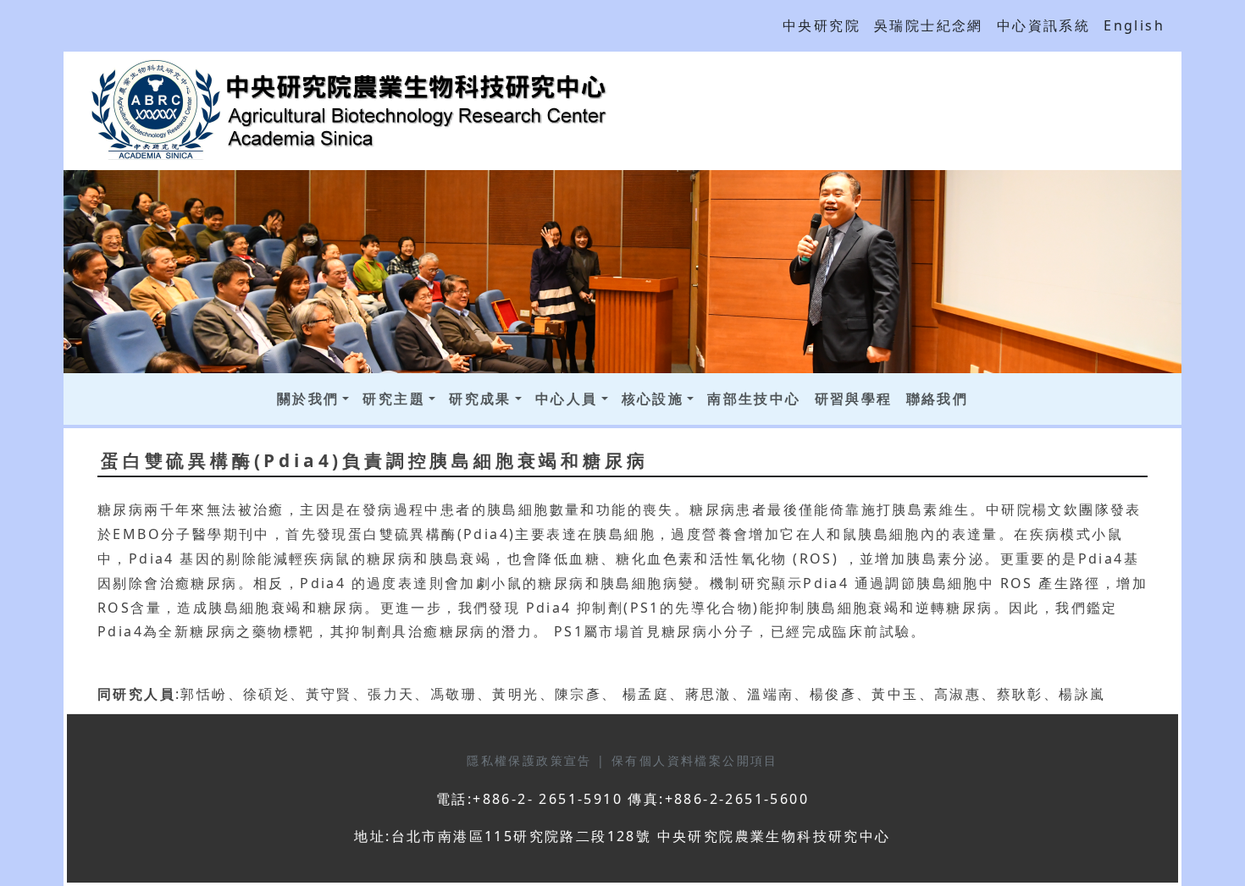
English (1134, 25)
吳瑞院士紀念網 (928, 25)
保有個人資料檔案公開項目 (694, 760)
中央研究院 (821, 25)
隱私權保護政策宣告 (532, 760)
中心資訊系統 (1043, 25)
